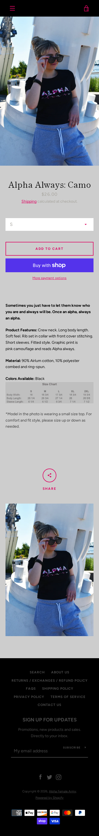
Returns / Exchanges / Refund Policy (50, 680)
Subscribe (72, 747)
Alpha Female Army (49, 8)
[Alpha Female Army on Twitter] (49, 777)
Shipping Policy (57, 689)
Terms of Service (68, 697)
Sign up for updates (50, 720)
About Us (60, 672)
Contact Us (49, 705)
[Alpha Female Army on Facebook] (40, 777)
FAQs (31, 689)
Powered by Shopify (49, 798)
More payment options (49, 278)
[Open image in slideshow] (49, 91)
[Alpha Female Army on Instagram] (58, 777)
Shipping (29, 201)
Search (37, 672)
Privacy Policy (29, 697)
